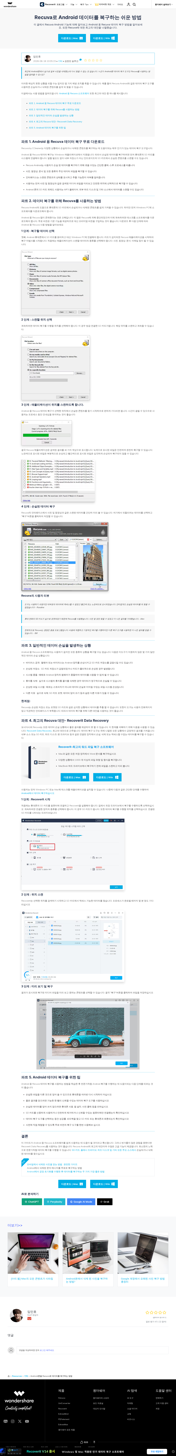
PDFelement (63, 1419)
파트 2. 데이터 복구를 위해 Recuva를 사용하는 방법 (54, 109)
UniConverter (64, 1403)
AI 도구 (130, 1398)
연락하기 (159, 1398)
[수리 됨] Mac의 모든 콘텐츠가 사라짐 (32, 1278)
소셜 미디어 (132, 1408)
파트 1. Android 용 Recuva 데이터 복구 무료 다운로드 (55, 103)
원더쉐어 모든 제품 (66, 1430)
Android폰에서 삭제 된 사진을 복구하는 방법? (87, 1280)
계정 (158, 1408)
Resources (17, 1376)
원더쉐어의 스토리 (101, 1398)
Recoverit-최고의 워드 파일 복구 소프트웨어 (86, 747)
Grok (106, 1201)
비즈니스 (131, 1419)
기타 (60, 61)
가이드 (120, 4)
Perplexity (56, 1201)
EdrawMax (63, 1424)
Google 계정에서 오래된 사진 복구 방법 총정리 (143, 1280)
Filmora (61, 1398)
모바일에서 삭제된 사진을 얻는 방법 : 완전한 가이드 (52, 1164)
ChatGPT (33, 1201)
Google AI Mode (83, 1201)
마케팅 (130, 1403)
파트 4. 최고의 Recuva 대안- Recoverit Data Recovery (55, 121)
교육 (129, 1414)
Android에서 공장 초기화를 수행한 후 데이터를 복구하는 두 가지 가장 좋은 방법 (66, 1171)
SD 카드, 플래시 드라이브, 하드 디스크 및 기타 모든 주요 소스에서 (104, 1150)
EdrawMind (63, 1414)
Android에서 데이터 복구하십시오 (37, 793)
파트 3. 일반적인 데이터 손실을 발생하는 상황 (51, 115)
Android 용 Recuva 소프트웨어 (74, 93)
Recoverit (62, 1408)
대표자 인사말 (99, 1408)
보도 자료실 (98, 1403)
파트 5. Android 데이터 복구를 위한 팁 (47, 127)
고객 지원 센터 (162, 1403)
